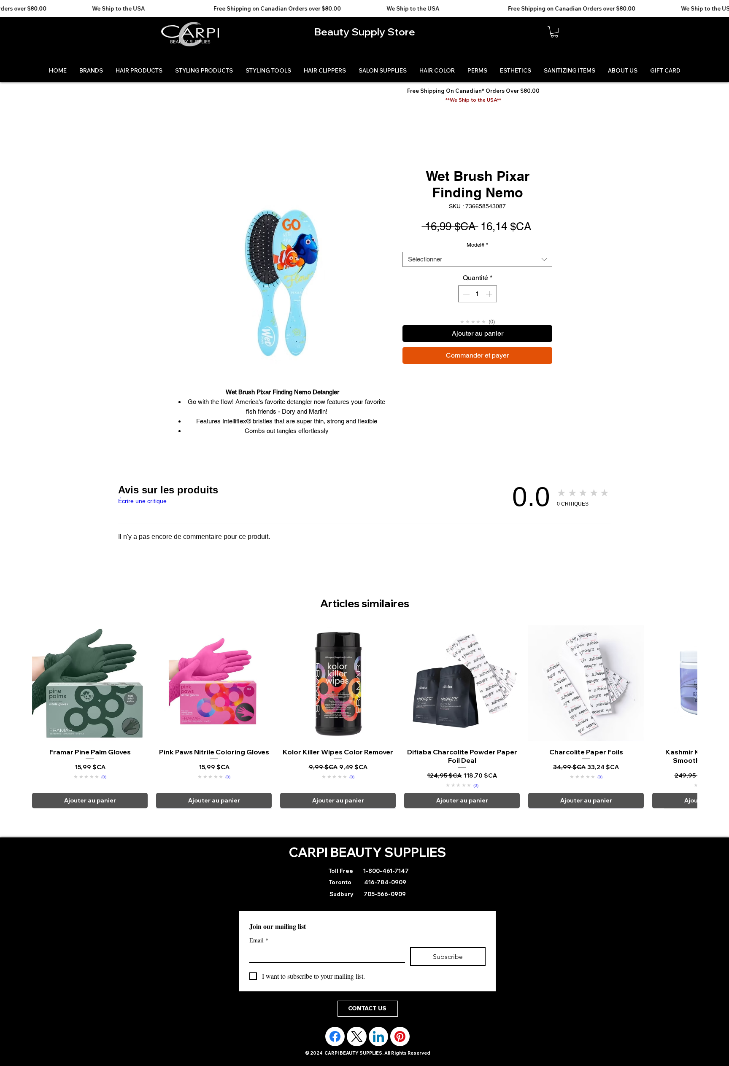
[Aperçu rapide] (90, 683)
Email (258, 940)
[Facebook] (335, 1036)
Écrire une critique (142, 501)
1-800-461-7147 (385, 870)
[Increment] (490, 294)
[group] (364, 717)
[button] (554, 32)
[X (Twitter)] (357, 1036)
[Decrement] (465, 294)
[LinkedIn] (378, 1036)
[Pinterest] (400, 1036)
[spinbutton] (477, 294)
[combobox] (477, 259)
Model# (477, 245)
